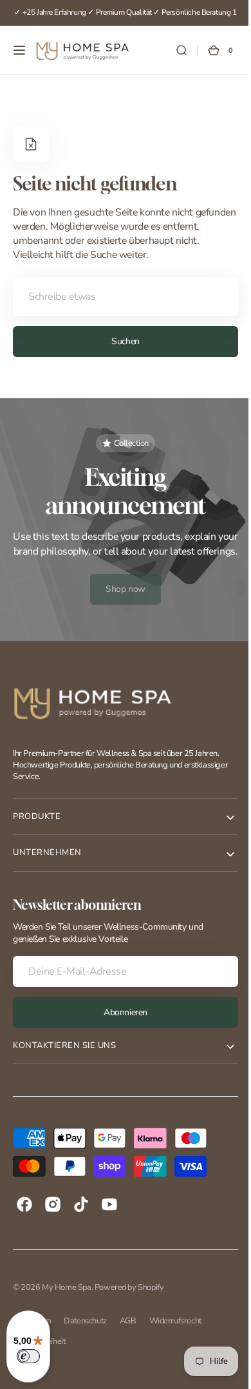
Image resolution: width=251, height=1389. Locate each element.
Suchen (121, 341)
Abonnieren (121, 1026)
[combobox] (120, 296)
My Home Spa (66, 1301)
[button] (19, 50)
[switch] (28, 1356)
